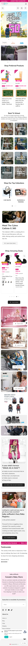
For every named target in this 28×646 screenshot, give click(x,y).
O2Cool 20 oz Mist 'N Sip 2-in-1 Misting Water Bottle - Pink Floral (7, 101)
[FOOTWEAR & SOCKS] (7, 158)
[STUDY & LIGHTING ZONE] (21, 172)
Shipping (4, 626)
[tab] (8, 39)
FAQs (3, 623)
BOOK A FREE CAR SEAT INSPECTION (14, 485)
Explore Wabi (20, 388)
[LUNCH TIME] (7, 129)
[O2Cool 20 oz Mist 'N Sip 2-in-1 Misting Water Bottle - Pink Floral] (7, 76)
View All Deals (15, 302)
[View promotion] (14, 24)
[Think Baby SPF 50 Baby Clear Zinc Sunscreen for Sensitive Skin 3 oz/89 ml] (21, 76)
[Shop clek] (12, 43)
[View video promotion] (14, 53)
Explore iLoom (20, 345)
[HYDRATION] (7, 143)
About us (4, 618)
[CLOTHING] (21, 143)
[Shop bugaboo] (21, 43)
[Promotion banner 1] (14, 403)
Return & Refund (6, 628)
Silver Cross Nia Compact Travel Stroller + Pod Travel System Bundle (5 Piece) (19, 281)
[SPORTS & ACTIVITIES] (21, 158)
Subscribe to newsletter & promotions (14, 600)
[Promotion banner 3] (14, 431)
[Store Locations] (25, 8)
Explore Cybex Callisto (11, 243)
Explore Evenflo (20, 366)
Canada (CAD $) (14, 644)
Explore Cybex (20, 323)
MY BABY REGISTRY (10, 537)
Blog (3, 621)
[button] (10, 256)
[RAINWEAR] (7, 172)
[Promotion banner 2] (14, 420)
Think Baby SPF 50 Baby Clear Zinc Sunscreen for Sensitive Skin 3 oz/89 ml (20, 102)
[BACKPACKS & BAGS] (21, 129)
